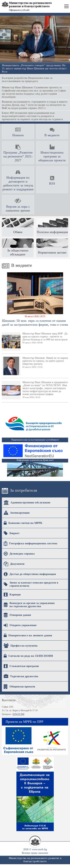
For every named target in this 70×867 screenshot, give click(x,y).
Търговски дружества (24, 676)
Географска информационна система (33, 543)
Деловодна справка (22, 553)
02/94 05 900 (18, 714)
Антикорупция (19, 512)
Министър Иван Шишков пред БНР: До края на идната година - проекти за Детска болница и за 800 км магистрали (45, 338)
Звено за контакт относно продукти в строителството (34, 584)
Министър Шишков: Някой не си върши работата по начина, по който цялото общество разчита (45, 362)
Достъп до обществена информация (33, 574)
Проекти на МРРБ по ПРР (24, 721)
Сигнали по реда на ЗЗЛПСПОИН (30, 655)
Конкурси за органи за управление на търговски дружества (32, 605)
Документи (17, 563)
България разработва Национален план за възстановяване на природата (27, 79)
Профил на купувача (24, 645)
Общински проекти (22, 686)
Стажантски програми (24, 666)
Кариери (15, 594)
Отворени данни (20, 614)
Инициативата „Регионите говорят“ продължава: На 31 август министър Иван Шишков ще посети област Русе (34, 68)
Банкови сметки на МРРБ (25, 522)
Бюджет (14, 533)
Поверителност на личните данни (30, 635)
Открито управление (23, 625)
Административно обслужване (30, 502)
